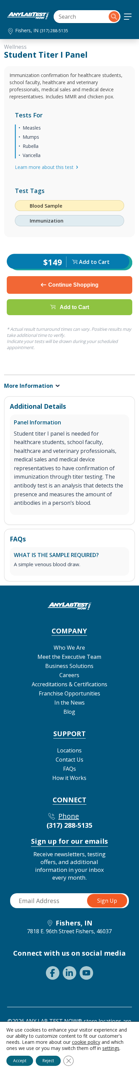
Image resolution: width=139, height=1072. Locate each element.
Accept (19, 1061)
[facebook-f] (52, 973)
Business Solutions (69, 666)
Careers (69, 675)
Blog (69, 711)
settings (110, 1048)
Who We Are (69, 647)
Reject (48, 1061)
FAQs (69, 768)
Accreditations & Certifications (69, 684)
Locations (69, 750)
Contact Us (69, 759)
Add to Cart (74, 307)
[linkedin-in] (69, 973)
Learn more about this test (44, 167)
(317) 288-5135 (54, 31)
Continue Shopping (73, 285)
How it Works (69, 778)
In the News (69, 702)
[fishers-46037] (28, 17)
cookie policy (86, 1042)
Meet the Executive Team (69, 657)
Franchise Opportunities (69, 693)
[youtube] (86, 973)
